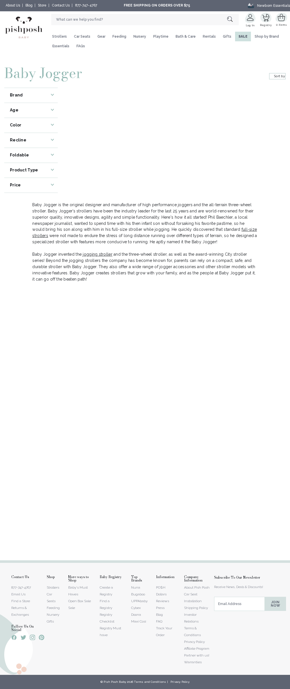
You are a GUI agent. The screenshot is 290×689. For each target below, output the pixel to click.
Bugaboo (138, 594)
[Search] (233, 19)
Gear (101, 36)
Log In (250, 25)
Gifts (227, 36)
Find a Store (20, 601)
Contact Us (61, 5)
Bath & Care (186, 36)
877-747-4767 (86, 5)
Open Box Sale (79, 601)
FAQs (80, 46)
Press (160, 608)
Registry (266, 25)
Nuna (135, 587)
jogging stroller (97, 254)
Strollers (59, 36)
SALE (243, 36)
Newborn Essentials (273, 5)
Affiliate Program (196, 649)
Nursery (139, 36)
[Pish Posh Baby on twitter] (23, 638)
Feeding (119, 36)
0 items (281, 24)
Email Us (18, 594)
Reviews (162, 601)
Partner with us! (196, 655)
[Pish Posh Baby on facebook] (14, 638)
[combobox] (145, 19)
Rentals (209, 36)
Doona (136, 615)
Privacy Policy (194, 642)
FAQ (159, 621)
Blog (29, 5)
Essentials (60, 46)
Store (42, 5)
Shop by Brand (267, 36)
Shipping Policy (196, 608)
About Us (13, 5)
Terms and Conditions (150, 681)
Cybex (136, 608)
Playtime (161, 36)
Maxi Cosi (138, 621)
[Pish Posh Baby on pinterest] (41, 638)
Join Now (275, 604)
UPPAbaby (139, 601)
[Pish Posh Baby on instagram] (32, 638)
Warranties (193, 662)
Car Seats (82, 36)
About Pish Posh (197, 587)
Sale (71, 608)
